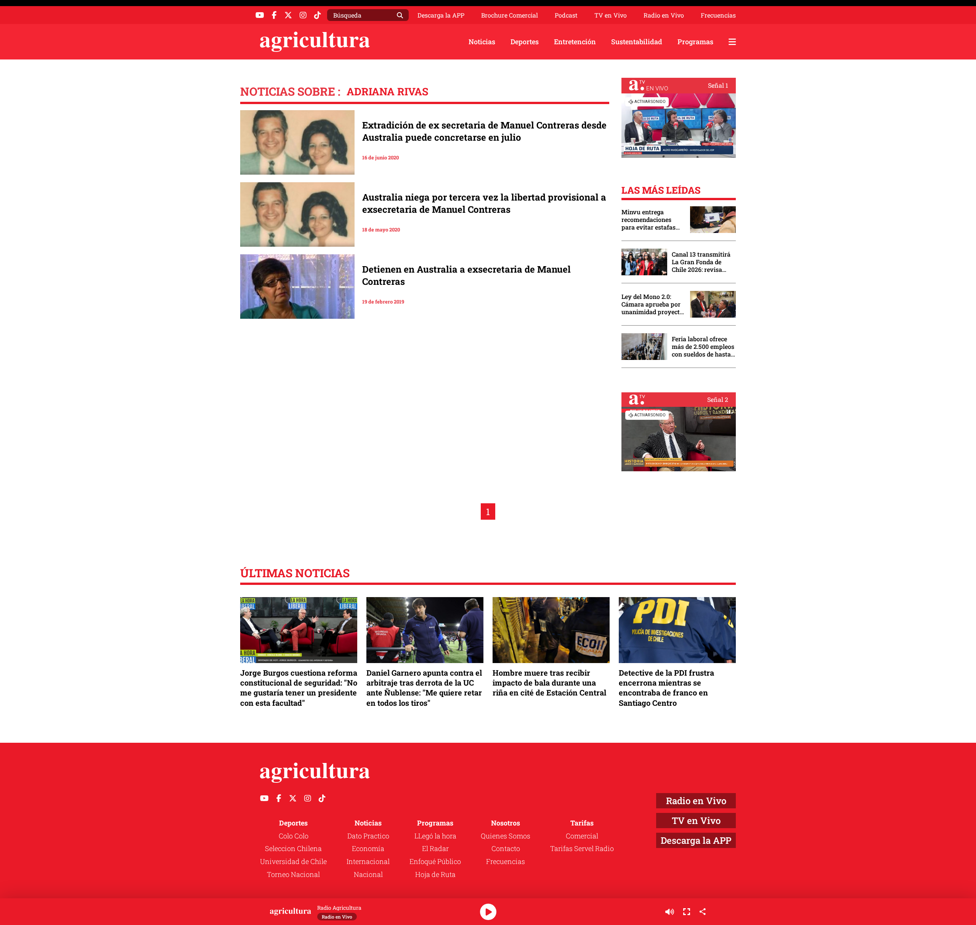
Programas (695, 41)
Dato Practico (368, 835)
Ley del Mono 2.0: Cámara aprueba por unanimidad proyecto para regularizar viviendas (652, 304)
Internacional (368, 861)
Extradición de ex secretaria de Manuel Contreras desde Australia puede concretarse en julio (484, 131)
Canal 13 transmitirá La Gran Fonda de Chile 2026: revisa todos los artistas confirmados (701, 262)
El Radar (435, 848)
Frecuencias (718, 15)
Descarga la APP (440, 15)
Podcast (566, 15)
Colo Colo (293, 835)
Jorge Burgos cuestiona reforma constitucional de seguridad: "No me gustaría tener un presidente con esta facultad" (298, 688)
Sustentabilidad (636, 41)
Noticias (482, 41)
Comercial (582, 835)
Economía (368, 848)
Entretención (575, 41)
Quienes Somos (505, 835)
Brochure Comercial (509, 15)
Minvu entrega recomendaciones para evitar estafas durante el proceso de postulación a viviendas (651, 219)
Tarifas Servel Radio (582, 848)
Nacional (368, 874)
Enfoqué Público (435, 861)
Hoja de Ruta (435, 874)
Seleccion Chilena (293, 848)
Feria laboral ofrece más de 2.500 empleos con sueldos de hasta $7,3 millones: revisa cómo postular (703, 346)
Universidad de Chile (293, 861)
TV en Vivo (610, 15)
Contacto (505, 848)
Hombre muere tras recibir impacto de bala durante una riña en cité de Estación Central (549, 682)
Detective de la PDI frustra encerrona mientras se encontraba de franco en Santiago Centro (666, 688)
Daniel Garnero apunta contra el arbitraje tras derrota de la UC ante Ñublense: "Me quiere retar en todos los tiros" (424, 688)
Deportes (524, 41)
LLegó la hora (435, 835)
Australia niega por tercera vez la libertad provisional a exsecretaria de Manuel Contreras (484, 203)
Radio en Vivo (664, 15)
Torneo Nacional (293, 874)
